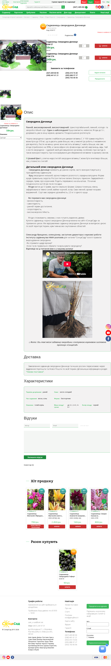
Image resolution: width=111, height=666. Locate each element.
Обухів (36, 650)
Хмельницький (48, 639)
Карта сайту (69, 621)
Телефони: (70, 631)
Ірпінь (37, 648)
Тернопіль (41, 641)
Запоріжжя (32, 641)
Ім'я (88, 621)
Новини (91, 637)
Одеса (51, 637)
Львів (34, 639)
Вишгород (43, 648)
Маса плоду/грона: (59, 406)
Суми (30, 639)
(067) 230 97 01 (36, 626)
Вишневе (50, 648)
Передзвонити (100, 79)
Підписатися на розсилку (97, 643)
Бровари (31, 648)
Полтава (45, 637)
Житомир (31, 643)
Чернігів (38, 643)
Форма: (57, 398)
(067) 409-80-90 (80, 7)
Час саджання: (31, 398)
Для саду (68, 12)
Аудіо (90, 2)
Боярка (31, 650)
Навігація (69, 601)
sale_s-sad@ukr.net (35, 622)
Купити (104, 46)
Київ (30, 637)
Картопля (18, 12)
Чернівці (51, 643)
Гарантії (37, 2)
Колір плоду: (87, 405)
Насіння (43, 12)
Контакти (16, 2)
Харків (34, 637)
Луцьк (47, 641)
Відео (84, 2)
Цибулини (30, 12)
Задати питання (100, 73)
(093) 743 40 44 (71, 78)
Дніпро (39, 637)
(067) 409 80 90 (52, 73)
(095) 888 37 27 (71, 75)
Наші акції (105, 12)
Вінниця (40, 639)
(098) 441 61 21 (52, 75)
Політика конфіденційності (71, 616)
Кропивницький (34, 646)
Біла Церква (44, 646)
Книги (92, 12)
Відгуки (67, 624)
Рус (103, 2)
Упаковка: (3, 134)
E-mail (89, 628)
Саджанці (6, 12)
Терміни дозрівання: (34, 392)
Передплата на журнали (98, 606)
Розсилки (90, 635)
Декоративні (80, 12)
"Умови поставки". (35, 371)
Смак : (56, 392)
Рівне (51, 641)
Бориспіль (53, 646)
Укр (107, 2)
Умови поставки (71, 605)
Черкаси (45, 643)
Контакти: (33, 618)
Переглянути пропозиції (35, 526)
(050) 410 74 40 (71, 73)
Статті (97, 2)
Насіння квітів (55, 12)
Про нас (68, 608)
